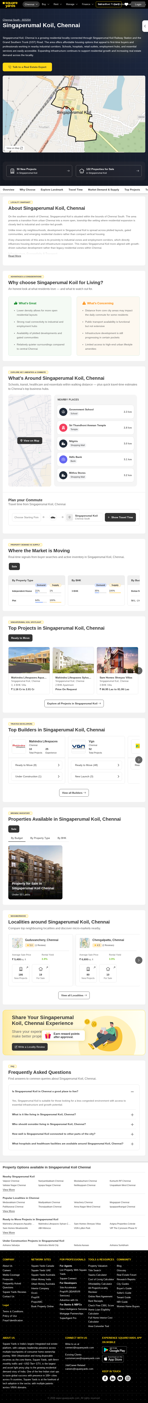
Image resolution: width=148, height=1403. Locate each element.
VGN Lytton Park (82, 1228)
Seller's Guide (124, 1293)
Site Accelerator (68, 1287)
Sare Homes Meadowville (15, 1228)
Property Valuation (97, 1266)
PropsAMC (37, 1302)
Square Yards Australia (43, 1275)
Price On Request (66, 689)
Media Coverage (11, 1275)
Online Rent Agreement (100, 1296)
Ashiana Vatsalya (11, 1245)
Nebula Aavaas (81, 1245)
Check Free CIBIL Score (101, 1305)
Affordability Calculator (100, 1284)
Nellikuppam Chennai (84, 1185)
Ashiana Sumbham (119, 1245)
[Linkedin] (113, 1378)
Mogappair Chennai (119, 1202)
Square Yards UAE (41, 1270)
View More (9, 1189)
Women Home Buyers (128, 1306)
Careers (7, 1270)
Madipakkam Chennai (49, 1202)
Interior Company (40, 1288)
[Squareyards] (10, 5)
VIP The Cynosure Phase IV (123, 1228)
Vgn (91, 741)
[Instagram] (128, 1378)
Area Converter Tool (98, 1326)
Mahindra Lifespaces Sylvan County (54, 1224)
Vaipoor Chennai (11, 1181)
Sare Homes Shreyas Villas (87, 1224)
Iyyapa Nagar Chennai (49, 1185)
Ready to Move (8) (26, 765)
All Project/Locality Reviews (98, 1290)
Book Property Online (42, 1306)
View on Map (31, 440)
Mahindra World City (48, 1245)
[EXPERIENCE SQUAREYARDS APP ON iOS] (113, 1361)
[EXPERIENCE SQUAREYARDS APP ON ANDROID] (114, 1352)
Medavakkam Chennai (14, 1202)
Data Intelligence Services (73, 1309)
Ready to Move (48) (86, 765)
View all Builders (72, 792)
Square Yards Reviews (14, 1292)
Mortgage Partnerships (71, 1313)
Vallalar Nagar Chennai (14, 1185)
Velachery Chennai (83, 1202)
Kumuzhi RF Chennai (120, 1181)
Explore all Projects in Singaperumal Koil (72, 703)
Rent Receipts (95, 1301)
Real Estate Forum (126, 1275)
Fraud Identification (13, 1320)
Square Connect (68, 1278)
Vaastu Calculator (97, 1275)
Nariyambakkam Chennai (51, 1181)
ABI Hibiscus (44, 1228)
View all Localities (72, 995)
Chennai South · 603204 (17, 19)
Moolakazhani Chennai (85, 1181)
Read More (14, 255)
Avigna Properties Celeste (122, 1224)
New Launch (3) (84, 776)
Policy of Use (10, 1316)
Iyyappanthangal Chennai (122, 1206)
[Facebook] (105, 1378)
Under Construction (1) (28, 776)
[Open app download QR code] (145, 26)
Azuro (34, 1293)
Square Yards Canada (42, 1266)
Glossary (121, 1270)
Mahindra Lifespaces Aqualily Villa (19, 1224)
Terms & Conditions (13, 1311)
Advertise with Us (69, 1300)
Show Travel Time (122, 517)
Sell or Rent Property (109, 4)
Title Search (94, 1270)
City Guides (123, 1284)
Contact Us (8, 1296)
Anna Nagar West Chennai (87, 1206)
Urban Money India (41, 1279)
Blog (119, 1266)
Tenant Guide (124, 1297)
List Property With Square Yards (73, 1272)
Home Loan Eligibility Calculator (99, 1311)
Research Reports (126, 1279)
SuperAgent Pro (68, 1318)
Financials (8, 1279)
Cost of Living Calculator (101, 1279)
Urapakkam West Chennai (123, 1185)
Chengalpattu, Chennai (108, 940)
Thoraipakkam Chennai (50, 1206)
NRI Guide (122, 1302)
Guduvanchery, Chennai (41, 940)
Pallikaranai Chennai (13, 1206)
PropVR (35, 1297)
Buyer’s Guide (124, 1288)
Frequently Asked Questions (12, 1285)
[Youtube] (120, 1378)
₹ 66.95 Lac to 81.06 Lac (114, 689)
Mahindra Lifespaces (43, 741)
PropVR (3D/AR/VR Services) (70, 1293)
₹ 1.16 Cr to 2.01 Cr (22, 689)
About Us (7, 1266)
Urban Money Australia (43, 1284)
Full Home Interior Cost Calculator (100, 1319)
